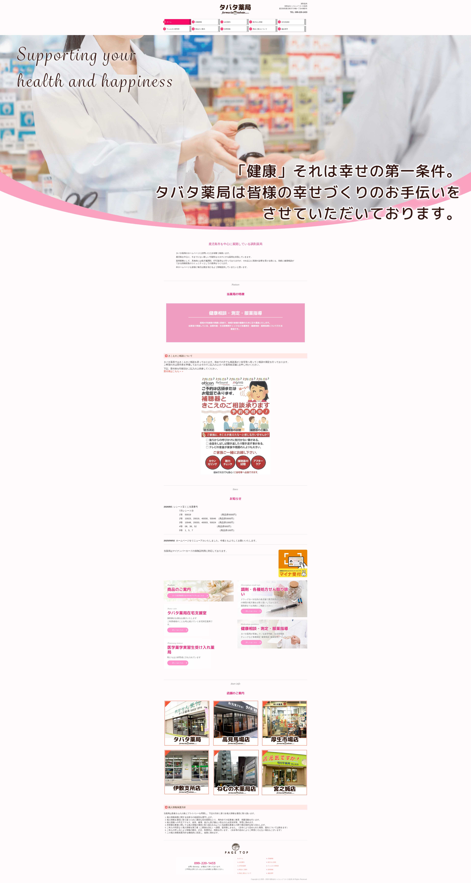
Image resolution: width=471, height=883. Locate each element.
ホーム (169, 22)
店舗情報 (198, 22)
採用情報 (227, 29)
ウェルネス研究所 (173, 29)
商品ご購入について (260, 29)
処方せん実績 (257, 22)
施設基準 (284, 29)
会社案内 (227, 22)
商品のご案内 (200, 29)
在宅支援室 (285, 22)
